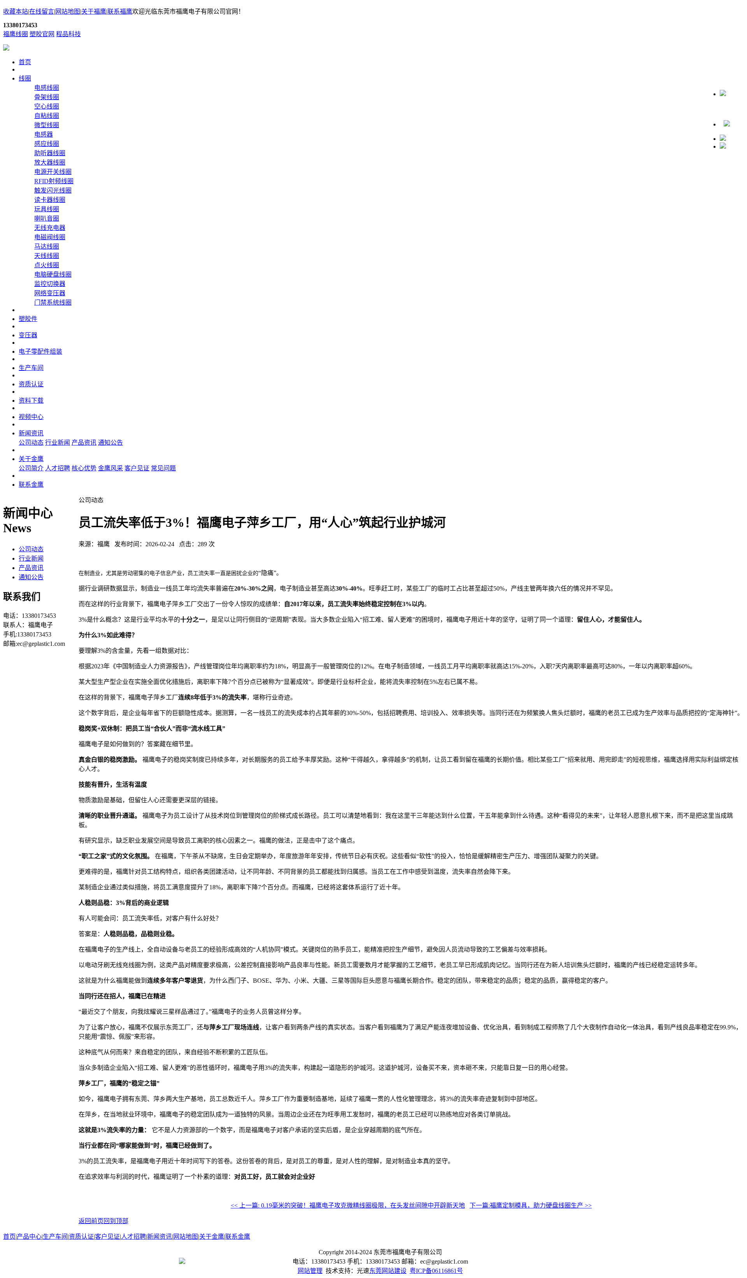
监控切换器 (49, 283)
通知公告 (110, 442)
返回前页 (91, 1221)
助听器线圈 (49, 153)
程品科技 (68, 34)
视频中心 (31, 417)
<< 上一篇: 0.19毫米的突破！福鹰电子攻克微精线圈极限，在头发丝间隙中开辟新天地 (348, 1205)
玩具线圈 (46, 209)
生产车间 (31, 368)
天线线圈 (46, 255)
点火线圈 (46, 265)
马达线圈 (46, 246)
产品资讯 (84, 442)
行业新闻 (57, 442)
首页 (25, 62)
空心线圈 (46, 106)
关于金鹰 (31, 459)
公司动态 (31, 442)
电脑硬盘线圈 (53, 274)
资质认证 (31, 384)
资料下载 (31, 400)
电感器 (43, 134)
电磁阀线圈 (49, 237)
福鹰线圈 (15, 34)
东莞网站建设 (388, 1270)
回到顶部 (115, 1221)
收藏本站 (15, 11)
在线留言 (41, 11)
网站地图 (67, 11)
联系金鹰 (31, 484)
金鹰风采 (110, 468)
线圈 (25, 78)
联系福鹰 (119, 11)
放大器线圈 (49, 162)
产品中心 (29, 1236)
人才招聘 (57, 468)
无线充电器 (49, 227)
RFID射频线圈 (54, 181)
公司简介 (31, 468)
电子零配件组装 (40, 351)
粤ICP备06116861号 (436, 1270)
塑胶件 (28, 319)
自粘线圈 (46, 115)
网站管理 (310, 1270)
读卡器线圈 (49, 199)
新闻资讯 (31, 433)
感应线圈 (46, 143)
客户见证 (136, 468)
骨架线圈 (46, 97)
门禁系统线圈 (53, 302)
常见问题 (163, 468)
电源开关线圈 (53, 171)
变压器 (28, 335)
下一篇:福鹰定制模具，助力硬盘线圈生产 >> (531, 1205)
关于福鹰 (93, 11)
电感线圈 (46, 87)
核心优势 (84, 468)
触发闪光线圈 (53, 190)
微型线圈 (46, 125)
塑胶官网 (42, 34)
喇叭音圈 (46, 218)
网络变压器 (49, 293)
